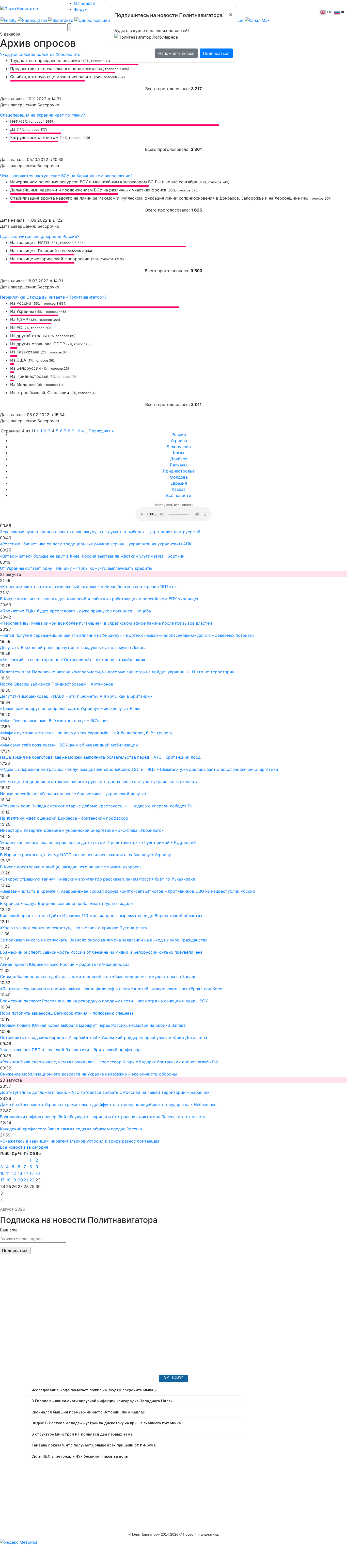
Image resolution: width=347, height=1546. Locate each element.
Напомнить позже (176, 53)
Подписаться (216, 53)
